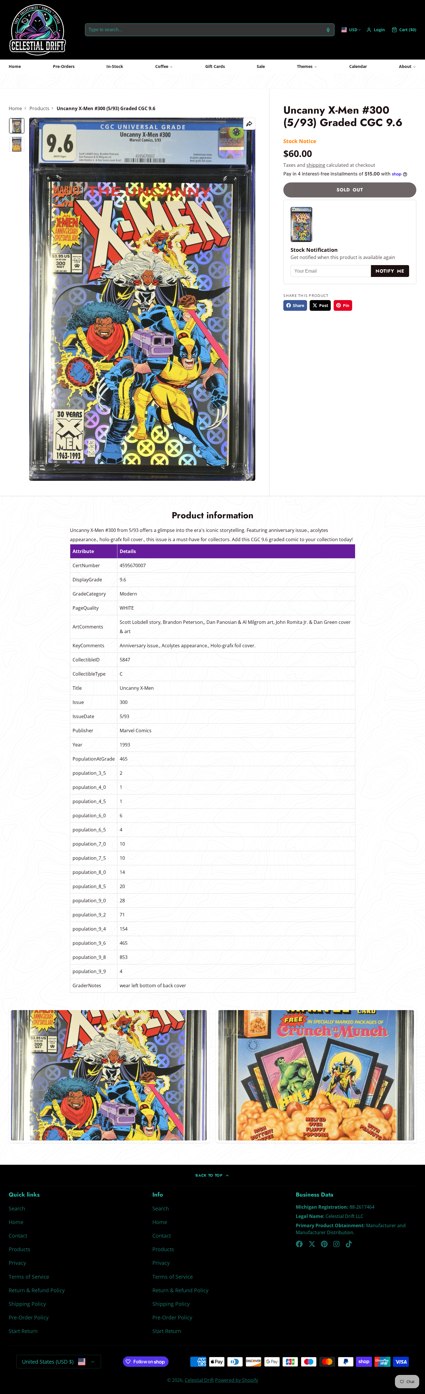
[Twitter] (311, 1243)
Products (39, 108)
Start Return (23, 1331)
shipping (315, 165)
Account (375, 29)
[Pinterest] (324, 1243)
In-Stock (114, 66)
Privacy (17, 1262)
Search (17, 1208)
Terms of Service (29, 1276)
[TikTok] (349, 1243)
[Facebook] (299, 1243)
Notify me (390, 271)
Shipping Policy (27, 1303)
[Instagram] (336, 1243)
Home (15, 66)
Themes (305, 66)
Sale (261, 66)
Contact (18, 1235)
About (405, 66)
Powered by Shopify (236, 1380)
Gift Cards (215, 66)
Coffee (161, 66)
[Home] (37, 29)
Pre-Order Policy (29, 1317)
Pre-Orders (64, 66)
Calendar (358, 66)
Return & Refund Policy (37, 1290)
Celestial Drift (199, 1380)
